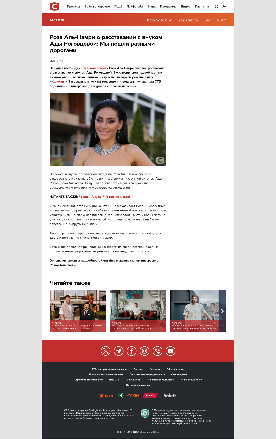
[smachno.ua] (170, 396)
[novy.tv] (121, 396)
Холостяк (57, 20)
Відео (207, 20)
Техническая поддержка (161, 379)
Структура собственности (89, 379)
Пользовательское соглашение (106, 374)
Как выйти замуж (93, 68)
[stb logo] (55, 6)
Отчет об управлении (138, 385)
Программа (168, 6)
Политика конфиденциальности (147, 374)
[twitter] (106, 351)
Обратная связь (175, 369)
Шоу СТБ (114, 379)
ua (224, 6)
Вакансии (155, 369)
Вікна (152, 6)
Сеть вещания (179, 374)
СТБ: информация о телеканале (109, 369)
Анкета (221, 20)
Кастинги (202, 6)
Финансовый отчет (191, 379)
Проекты (73, 6)
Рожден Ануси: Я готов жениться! (104, 196)
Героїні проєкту (188, 20)
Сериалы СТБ (133, 379)
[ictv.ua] (106, 396)
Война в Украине (97, 6)
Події (118, 6)
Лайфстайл (135, 6)
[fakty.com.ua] (133, 396)
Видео (186, 6)
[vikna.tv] (150, 396)
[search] (217, 6)
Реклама (138, 369)
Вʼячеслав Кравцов (159, 20)
